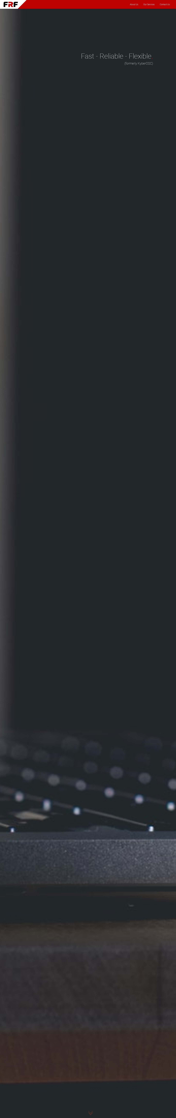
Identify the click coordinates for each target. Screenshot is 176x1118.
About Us (134, 4)
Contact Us (165, 4)
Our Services (149, 4)
